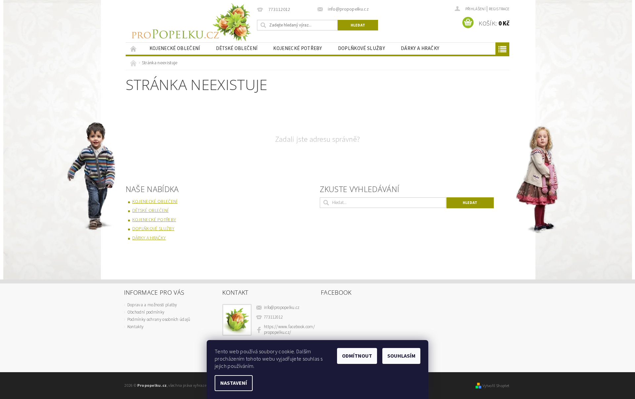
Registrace (499, 9)
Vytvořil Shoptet (496, 386)
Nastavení (233, 383)
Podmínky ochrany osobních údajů (158, 320)
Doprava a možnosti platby (152, 305)
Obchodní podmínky (145, 312)
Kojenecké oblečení (174, 48)
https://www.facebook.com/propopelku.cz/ (289, 329)
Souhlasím (401, 356)
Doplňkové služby (361, 48)
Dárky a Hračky (420, 48)
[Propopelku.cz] (190, 22)
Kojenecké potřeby (297, 48)
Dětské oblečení (237, 48)
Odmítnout (357, 356)
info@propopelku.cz (282, 308)
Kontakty (135, 327)
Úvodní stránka (134, 48)
